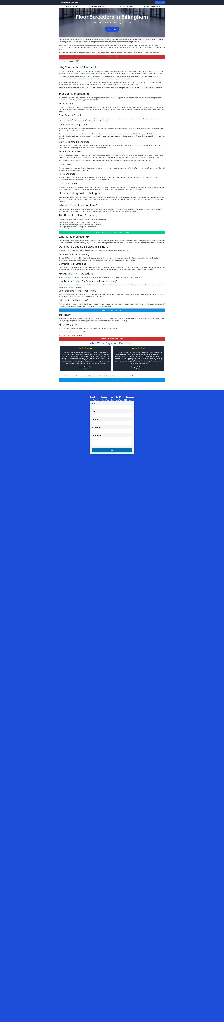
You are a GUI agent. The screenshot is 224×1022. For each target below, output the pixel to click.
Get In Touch (160, 3)
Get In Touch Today (112, 57)
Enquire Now (112, 386)
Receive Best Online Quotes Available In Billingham (112, 232)
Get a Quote (112, 29)
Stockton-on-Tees (64, 335)
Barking (81, 335)
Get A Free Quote (112, 380)
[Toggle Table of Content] (76, 61)
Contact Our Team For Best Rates (112, 310)
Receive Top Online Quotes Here (112, 339)
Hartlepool (74, 335)
